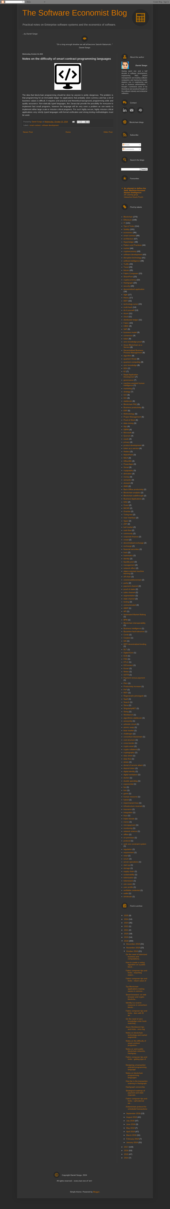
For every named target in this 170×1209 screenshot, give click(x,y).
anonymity (128, 721)
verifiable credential (132, 890)
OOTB (126, 675)
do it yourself (129, 310)
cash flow (127, 530)
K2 (125, 371)
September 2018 (133, 1113)
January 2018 (132, 1142)
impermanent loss (131, 803)
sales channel (129, 592)
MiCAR (126, 508)
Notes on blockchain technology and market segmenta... (136, 1035)
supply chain (129, 871)
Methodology (129, 414)
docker (126, 778)
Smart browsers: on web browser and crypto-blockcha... (136, 997)
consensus (128, 335)
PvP (125, 690)
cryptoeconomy (130, 251)
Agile (126, 295)
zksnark (127, 483)
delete (126, 762)
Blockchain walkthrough (133, 496)
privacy (126, 442)
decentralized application (134, 289)
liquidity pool (129, 562)
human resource (130, 797)
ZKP (125, 524)
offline (126, 834)
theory (126, 298)
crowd (126, 540)
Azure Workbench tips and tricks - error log (135, 1028)
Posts (126, 145)
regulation (128, 849)
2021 (126, 930)
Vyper (126, 521)
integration (128, 812)
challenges (128, 734)
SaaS (126, 699)
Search (126, 702)
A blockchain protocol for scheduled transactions (136, 1108)
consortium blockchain (133, 737)
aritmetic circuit (130, 724)
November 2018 (133, 948)
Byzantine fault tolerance (134, 631)
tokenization (129, 878)
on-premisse (129, 838)
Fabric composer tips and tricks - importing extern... (136, 972)
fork (125, 790)
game (126, 793)
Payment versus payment (134, 678)
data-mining (128, 423)
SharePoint (128, 277)
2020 (126, 934)
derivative (128, 474)
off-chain (127, 577)
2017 (126, 1147)
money (126, 477)
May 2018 (130, 1128)
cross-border (129, 743)
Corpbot (127, 638)
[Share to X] (83, 122)
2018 (126, 941)
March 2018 (131, 1135)
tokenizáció (128, 881)
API (125, 611)
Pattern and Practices (133, 245)
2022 (126, 926)
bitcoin (126, 270)
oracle (126, 439)
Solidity (126, 229)
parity (126, 583)
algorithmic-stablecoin (133, 718)
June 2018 (131, 1124)
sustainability (129, 874)
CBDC (126, 326)
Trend (126, 267)
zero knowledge (130, 365)
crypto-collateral (130, 749)
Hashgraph (128, 283)
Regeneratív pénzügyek (134, 696)
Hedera (127, 451)
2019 (126, 937)
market (126, 248)
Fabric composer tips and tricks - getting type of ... (136, 1059)
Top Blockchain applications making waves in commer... (135, 988)
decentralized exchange (134, 543)
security (127, 286)
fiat (125, 787)
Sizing (126, 711)
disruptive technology (132, 258)
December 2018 (133, 944)
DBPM (126, 429)
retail (126, 856)
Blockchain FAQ (130, 404)
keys (125, 815)
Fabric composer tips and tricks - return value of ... (136, 980)
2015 (126, 1154)
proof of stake (129, 589)
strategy (127, 392)
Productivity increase (132, 686)
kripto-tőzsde (129, 819)
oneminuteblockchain (132, 580)
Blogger (96, 1192)
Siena (126, 705)
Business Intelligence (132, 628)
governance (128, 380)
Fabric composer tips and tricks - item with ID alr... (136, 1013)
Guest (126, 505)
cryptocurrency (130, 280)
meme (126, 822)
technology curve (131, 304)
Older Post (108, 132)
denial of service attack (133, 765)
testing (126, 602)
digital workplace (130, 775)
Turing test (128, 514)
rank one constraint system (135, 844)
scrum (126, 859)
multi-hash (128, 307)
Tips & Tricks (129, 226)
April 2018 (130, 1131)
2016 (126, 1150)
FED (125, 659)
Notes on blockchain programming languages (134, 1075)
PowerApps (128, 464)
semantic (127, 480)
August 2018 (131, 1117)
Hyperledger (129, 242)
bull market (128, 527)
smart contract (35, 125)
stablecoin (128, 401)
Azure (126, 313)
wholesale (128, 896)
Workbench (128, 715)
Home (68, 132)
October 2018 (132, 951)
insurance (128, 809)
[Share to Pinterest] (88, 122)
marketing (128, 388)
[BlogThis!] (80, 122)
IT (124, 223)
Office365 (128, 461)
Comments (129, 149)
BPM (126, 620)
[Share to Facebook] (85, 122)
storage (127, 868)
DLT (125, 649)
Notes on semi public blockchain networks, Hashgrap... (135, 1051)
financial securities (131, 549)
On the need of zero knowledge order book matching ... (136, 1021)
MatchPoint (128, 455)
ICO (125, 395)
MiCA (126, 458)
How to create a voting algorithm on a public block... (135, 964)
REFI (126, 693)
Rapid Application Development (131, 376)
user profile (128, 887)
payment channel (131, 586)
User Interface (129, 518)
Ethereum (128, 220)
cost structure (129, 740)
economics (128, 232)
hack (126, 552)
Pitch (126, 683)
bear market (129, 730)
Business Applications (133, 499)
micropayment (129, 825)
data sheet (128, 756)
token (126, 339)
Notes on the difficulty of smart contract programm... (136, 1043)
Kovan (126, 668)
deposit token (129, 768)
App (125, 426)
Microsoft (127, 433)
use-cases (128, 884)
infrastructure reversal (133, 806)
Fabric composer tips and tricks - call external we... (136, 1101)
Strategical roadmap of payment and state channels (135, 1093)
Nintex (126, 672)
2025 (126, 915)
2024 (126, 919)
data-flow (127, 759)
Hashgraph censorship (135, 1087)
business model (130, 332)
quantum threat (130, 359)
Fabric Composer (131, 273)
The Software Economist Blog (74, 12)
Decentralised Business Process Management (133, 351)
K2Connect (128, 665)
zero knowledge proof (133, 342)
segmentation (129, 596)
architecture (128, 239)
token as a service (131, 448)
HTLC (126, 662)
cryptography (129, 752)
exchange (128, 546)
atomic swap (129, 727)
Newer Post (28, 132)
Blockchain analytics (132, 492)
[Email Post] (73, 122)
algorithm (127, 356)
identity (126, 559)
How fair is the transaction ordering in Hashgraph (137, 1082)
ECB (125, 656)
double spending (130, 781)
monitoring (128, 828)
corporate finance (131, 537)
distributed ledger (131, 320)
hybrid (126, 800)
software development (50, 125)
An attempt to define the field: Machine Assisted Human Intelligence (135, 190)
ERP (125, 411)
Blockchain (128, 217)
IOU (125, 398)
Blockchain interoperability (134, 623)
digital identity (129, 771)
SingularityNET (130, 708)
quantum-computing (132, 362)
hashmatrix (128, 555)
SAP (125, 329)
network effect (129, 568)
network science (130, 831)
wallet (126, 893)
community (128, 533)
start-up (127, 865)
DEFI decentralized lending (135, 644)
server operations (131, 862)
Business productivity (132, 407)
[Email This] (78, 122)
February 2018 (132, 1139)
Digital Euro (128, 653)
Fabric (126, 323)
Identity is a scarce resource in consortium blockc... (136, 1005)
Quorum (127, 436)
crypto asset (129, 746)
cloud (126, 317)
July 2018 (130, 1121)
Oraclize (127, 511)
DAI (125, 641)
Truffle (126, 264)
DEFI (126, 301)
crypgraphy (128, 470)
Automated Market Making (135, 614)
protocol (127, 841)
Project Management (132, 417)
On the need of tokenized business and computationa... (136, 956)
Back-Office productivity (133, 489)
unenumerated (130, 605)
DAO (126, 502)
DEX (125, 368)
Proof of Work (129, 420)
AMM (126, 486)
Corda (126, 635)
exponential (128, 784)
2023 (126, 923)
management (129, 565)
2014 (126, 1158)
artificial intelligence (132, 261)
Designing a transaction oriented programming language (136, 1067)
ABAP (126, 608)
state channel (129, 599)
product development (132, 445)
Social (126, 467)
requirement (129, 852)
